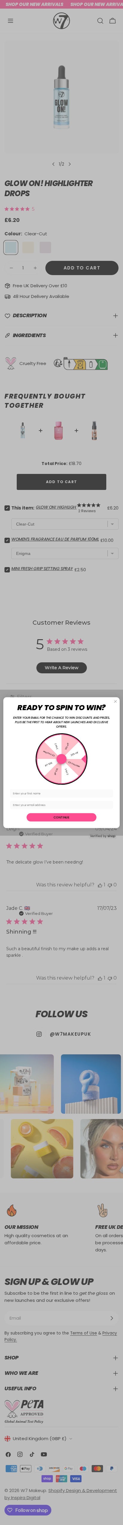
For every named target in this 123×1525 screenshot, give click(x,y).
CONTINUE (61, 817)
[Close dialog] (115, 701)
